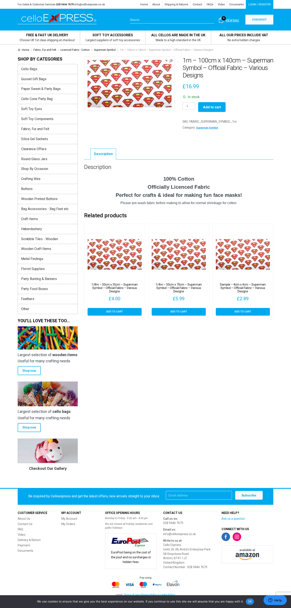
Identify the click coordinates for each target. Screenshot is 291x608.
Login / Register (259, 4)
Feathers (27, 299)
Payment (24, 545)
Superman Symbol (105, 49)
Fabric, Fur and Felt (44, 49)
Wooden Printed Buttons (39, 199)
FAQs (210, 4)
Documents (236, 4)
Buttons (27, 189)
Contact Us (25, 524)
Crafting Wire (30, 179)
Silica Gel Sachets (34, 139)
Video (221, 4)
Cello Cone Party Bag (37, 99)
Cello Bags (29, 69)
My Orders (68, 524)
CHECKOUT (259, 19)
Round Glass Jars (34, 159)
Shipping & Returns (176, 4)
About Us (24, 518)
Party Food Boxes (34, 289)
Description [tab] (103, 154)
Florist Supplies (33, 269)
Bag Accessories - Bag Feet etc (45, 209)
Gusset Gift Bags (33, 79)
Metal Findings (32, 259)
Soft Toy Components (37, 119)
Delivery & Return (29, 540)
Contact (197, 4)
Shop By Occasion (34, 169)
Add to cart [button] (114, 311)
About (156, 4)
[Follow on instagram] (237, 537)
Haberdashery (31, 229)
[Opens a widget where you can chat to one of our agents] (275, 600)
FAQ (20, 529)
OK (250, 601)
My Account (69, 518)
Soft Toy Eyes (31, 109)
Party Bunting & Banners (39, 279)
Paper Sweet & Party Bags (41, 89)
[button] (171, 60)
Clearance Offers (33, 149)
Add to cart (212, 106)
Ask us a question (233, 518)
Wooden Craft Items (36, 249)
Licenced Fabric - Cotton (75, 49)
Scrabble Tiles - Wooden (39, 239)
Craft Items (29, 219)
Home (144, 4)
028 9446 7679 (173, 523)
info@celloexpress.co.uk (89, 4)
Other (25, 309)
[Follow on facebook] (226, 537)
